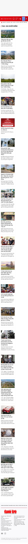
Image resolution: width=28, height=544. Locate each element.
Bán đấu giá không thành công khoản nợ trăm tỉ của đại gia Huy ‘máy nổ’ (7, 224)
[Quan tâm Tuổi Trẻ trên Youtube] (2, 533)
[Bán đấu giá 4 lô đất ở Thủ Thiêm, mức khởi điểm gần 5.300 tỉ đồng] (8, 459)
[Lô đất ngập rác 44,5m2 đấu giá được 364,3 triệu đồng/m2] (8, 482)
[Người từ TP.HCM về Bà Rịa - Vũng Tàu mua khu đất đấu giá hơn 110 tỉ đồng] (8, 168)
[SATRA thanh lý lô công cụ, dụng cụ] (8, 122)
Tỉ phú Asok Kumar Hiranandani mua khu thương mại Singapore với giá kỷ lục (7, 342)
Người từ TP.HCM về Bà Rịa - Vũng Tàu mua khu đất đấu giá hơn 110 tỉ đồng (7, 177)
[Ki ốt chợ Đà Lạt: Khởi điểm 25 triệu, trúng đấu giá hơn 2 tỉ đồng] (8, 311)
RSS (16, 525)
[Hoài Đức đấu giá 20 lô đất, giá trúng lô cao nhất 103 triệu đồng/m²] (8, 193)
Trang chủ (3, 505)
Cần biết (13, 19)
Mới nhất (4, 22)
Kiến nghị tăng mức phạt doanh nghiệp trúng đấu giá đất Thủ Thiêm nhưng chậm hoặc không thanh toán (7, 392)
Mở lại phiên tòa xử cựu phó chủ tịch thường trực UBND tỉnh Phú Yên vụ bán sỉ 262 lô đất (7, 367)
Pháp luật (21, 22)
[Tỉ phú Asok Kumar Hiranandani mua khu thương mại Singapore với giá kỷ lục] (8, 334)
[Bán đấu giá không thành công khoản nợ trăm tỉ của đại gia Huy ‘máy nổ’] (8, 216)
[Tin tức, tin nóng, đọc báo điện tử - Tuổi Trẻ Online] (2, 19)
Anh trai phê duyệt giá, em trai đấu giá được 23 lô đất (7, 295)
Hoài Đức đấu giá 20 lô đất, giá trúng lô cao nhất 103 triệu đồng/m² (7, 200)
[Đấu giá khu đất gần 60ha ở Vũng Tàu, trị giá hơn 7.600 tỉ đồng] (8, 78)
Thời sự (14, 22)
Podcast (5, 18)
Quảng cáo (17, 19)
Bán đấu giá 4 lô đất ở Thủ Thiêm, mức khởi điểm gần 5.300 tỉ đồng (7, 466)
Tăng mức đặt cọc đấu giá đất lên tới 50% (7, 40)
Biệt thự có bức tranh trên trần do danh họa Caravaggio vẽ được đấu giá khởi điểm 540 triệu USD (7, 441)
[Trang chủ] (1, 22)
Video (11, 22)
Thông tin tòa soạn (4, 527)
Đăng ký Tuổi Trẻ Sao (23, 19)
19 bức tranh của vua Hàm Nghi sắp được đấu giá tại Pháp (6, 272)
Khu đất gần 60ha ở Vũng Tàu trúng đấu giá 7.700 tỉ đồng (7, 62)
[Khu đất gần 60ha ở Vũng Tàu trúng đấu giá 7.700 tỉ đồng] (8, 55)
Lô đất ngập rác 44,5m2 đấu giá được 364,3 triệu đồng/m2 (7, 489)
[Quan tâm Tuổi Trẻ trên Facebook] (5, 533)
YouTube (10, 18)
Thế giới (17, 22)
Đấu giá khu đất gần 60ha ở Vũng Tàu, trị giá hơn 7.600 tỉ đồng (7, 85)
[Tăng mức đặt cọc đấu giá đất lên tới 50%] (8, 33)
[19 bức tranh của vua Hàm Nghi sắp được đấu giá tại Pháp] (8, 265)
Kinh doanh (26, 22)
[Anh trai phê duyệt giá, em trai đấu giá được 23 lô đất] (8, 288)
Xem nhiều (8, 22)
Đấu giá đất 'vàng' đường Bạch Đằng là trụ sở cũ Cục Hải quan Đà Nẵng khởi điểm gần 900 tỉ (7, 151)
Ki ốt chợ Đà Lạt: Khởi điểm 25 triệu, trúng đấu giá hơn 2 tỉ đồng (7, 318)
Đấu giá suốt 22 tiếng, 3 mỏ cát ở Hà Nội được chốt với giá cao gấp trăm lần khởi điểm (7, 249)
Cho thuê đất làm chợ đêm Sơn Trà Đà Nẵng (6, 107)
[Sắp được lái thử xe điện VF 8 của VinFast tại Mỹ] (8, 409)
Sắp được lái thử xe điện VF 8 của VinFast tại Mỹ (6, 417)
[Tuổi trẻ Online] (10, 511)
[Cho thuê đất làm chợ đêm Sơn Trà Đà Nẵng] (8, 101)
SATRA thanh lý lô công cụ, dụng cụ (7, 129)
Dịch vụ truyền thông (18, 523)
